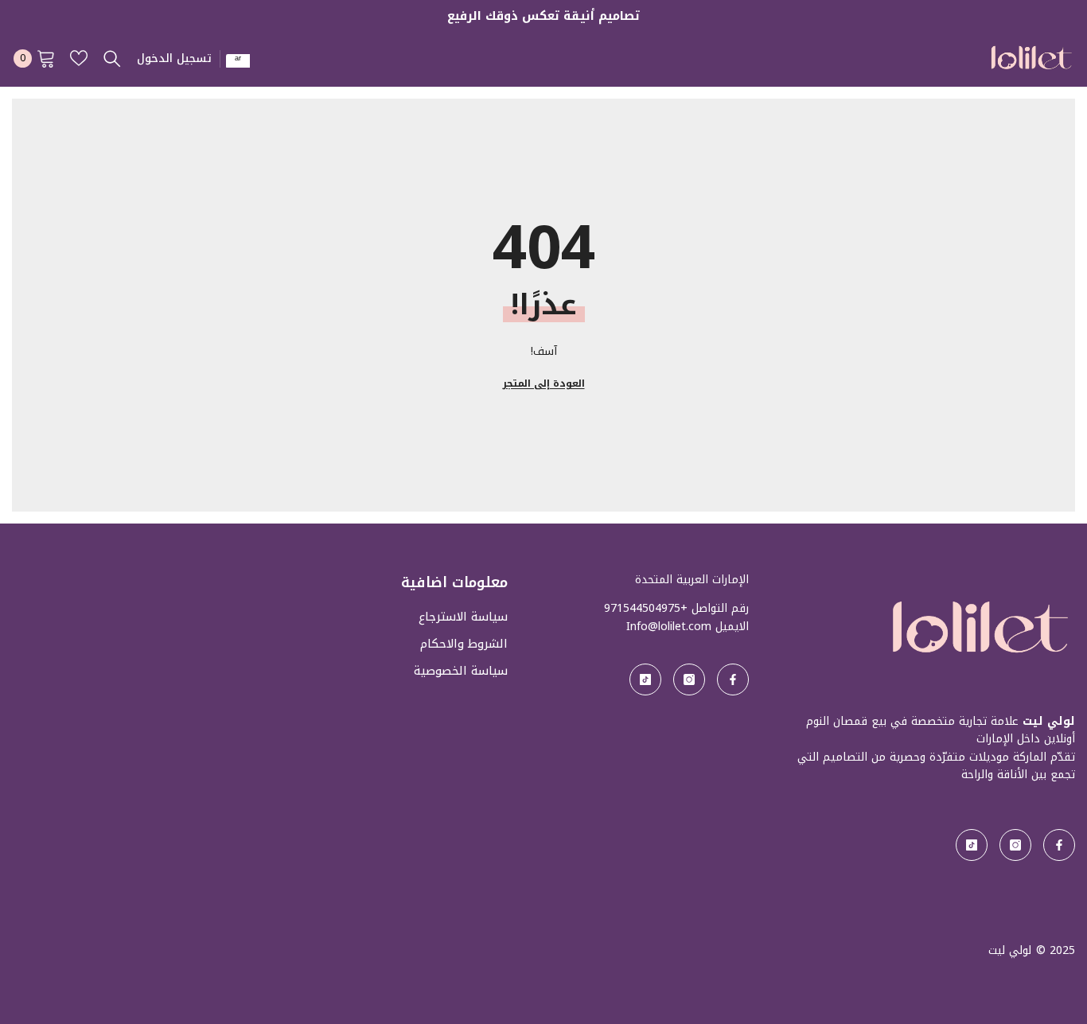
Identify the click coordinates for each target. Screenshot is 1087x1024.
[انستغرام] (1015, 845)
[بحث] (112, 58)
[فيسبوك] (1059, 845)
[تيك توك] (972, 845)
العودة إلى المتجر (544, 383)
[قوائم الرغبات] (79, 58)
